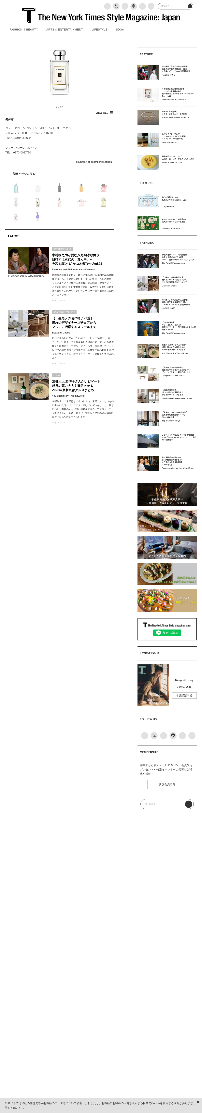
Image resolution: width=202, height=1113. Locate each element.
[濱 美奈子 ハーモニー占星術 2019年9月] (59, 174)
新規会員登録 (167, 784)
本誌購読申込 (184, 695)
